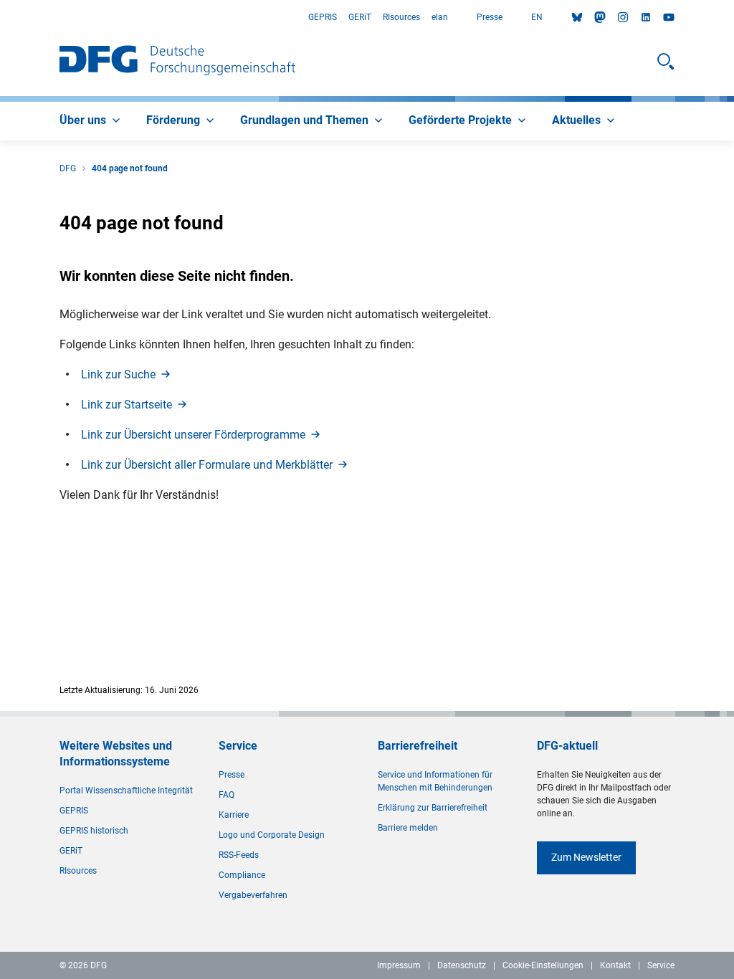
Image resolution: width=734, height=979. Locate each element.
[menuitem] (91, 121)
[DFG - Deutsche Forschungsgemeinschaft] (177, 61)
